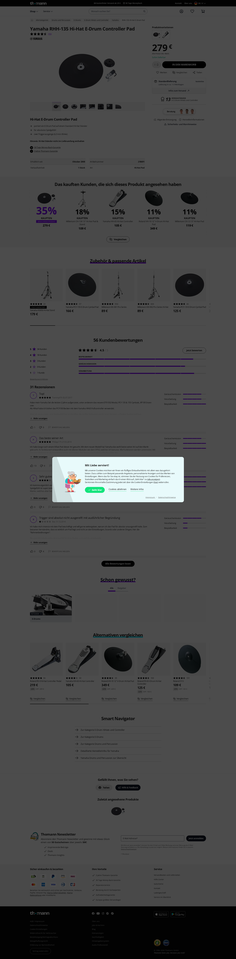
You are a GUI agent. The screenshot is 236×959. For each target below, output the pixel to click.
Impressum (150, 497)
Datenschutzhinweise (167, 497)
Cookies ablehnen (117, 489)
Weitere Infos (137, 489)
